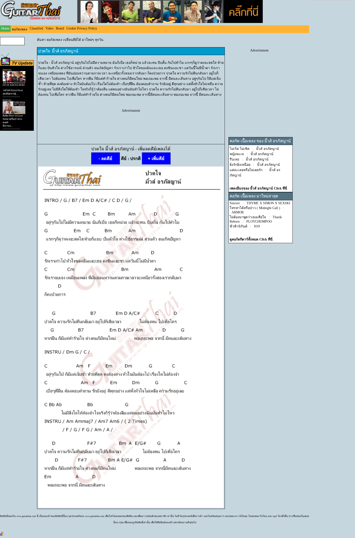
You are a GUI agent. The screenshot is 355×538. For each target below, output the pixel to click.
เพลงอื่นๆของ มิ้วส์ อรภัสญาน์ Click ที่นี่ (258, 188)
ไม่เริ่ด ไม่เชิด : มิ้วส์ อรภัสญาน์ (254, 149)
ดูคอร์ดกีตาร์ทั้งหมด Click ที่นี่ (251, 239)
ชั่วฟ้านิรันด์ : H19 (245, 226)
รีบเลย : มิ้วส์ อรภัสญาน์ (249, 159)
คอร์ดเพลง (19, 29)
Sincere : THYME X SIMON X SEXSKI (260, 203)
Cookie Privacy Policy (81, 28)
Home (5, 28)
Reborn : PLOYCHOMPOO (251, 221)
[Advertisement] (131, 123)
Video (49, 28)
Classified (36, 28)
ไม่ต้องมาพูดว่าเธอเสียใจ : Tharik (256, 217)
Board (60, 28)
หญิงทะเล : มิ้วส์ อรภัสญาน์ (251, 154)
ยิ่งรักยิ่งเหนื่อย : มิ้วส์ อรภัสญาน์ (255, 165)
